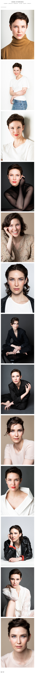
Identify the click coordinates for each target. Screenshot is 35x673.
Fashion (6, 3)
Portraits (16, 3)
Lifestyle (10, 3)
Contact (29, 3)
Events (24, 3)
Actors (20, 3)
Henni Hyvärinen (17, 2)
